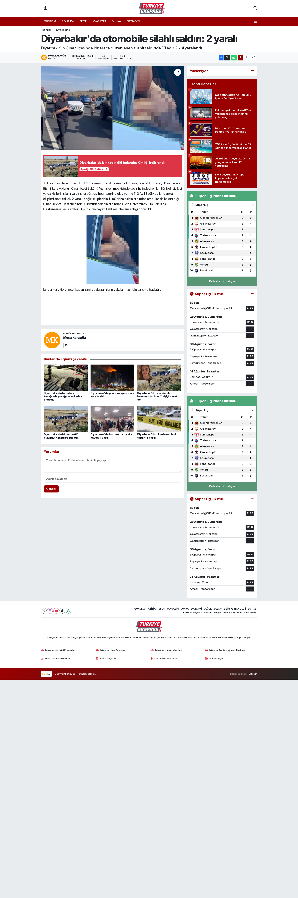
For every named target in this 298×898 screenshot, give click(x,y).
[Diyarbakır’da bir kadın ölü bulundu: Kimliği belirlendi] (66, 418)
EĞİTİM (252, 609)
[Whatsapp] (68, 611)
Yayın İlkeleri (250, 612)
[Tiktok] (62, 611)
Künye (217, 612)
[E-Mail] (66, 345)
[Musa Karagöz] (52, 340)
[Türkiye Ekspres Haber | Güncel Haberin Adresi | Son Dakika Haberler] (152, 9)
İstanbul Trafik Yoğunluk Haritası (227, 650)
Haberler (46, 30)
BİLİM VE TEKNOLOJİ (235, 609)
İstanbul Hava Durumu (112, 650)
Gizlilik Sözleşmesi (192, 612)
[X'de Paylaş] (227, 57)
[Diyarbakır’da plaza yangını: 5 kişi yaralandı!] (112, 377)
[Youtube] (56, 611)
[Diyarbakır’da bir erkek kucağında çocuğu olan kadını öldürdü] (66, 377)
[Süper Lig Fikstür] (252, 294)
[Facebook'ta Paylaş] (221, 57)
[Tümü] (252, 71)
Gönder (51, 488)
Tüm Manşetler (108, 658)
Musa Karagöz (74, 337)
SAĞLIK (208, 609)
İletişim (208, 612)
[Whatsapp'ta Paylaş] (234, 57)
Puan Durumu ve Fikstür (58, 658)
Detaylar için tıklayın (222, 281)
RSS (48, 674)
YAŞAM (218, 609)
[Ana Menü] (255, 21)
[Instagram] (50, 611)
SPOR (83, 21)
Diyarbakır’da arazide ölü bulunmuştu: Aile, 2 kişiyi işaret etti (157, 396)
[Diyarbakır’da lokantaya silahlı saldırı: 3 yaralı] (159, 418)
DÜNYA (116, 21)
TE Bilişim (252, 674)
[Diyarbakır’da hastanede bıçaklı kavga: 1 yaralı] (112, 418)
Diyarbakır (63, 30)
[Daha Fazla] (240, 57)
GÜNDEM (50, 21)
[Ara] (255, 8)
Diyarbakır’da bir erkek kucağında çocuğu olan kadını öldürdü (63, 396)
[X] (44, 611)
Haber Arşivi (216, 658)
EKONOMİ (133, 21)
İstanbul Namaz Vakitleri (168, 650)
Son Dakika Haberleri (165, 658)
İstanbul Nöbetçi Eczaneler (60, 650)
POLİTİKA (68, 21)
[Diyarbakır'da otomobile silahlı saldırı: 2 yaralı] (112, 108)
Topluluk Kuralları (232, 612)
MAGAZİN (99, 21)
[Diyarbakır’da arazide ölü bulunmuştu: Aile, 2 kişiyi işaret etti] (159, 377)
